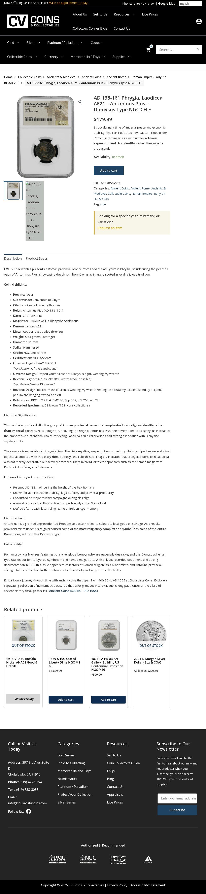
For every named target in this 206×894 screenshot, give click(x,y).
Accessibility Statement (148, 885)
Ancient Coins (91, 77)
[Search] (198, 49)
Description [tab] (13, 258)
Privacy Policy (117, 885)
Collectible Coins (29, 77)
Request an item (110, 228)
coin (103, 204)
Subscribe (177, 810)
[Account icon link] (199, 21)
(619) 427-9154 (31, 782)
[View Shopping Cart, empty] (148, 49)
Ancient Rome (116, 77)
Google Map (166, 3)
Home (8, 77)
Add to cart (108, 170)
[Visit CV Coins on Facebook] (28, 811)
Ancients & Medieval (61, 77)
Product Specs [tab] (37, 258)
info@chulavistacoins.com (27, 803)
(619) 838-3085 (27, 789)
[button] (133, 14)
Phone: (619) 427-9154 (138, 3)
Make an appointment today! (68, 3)
